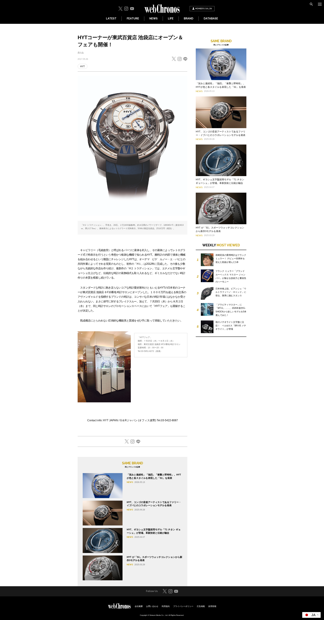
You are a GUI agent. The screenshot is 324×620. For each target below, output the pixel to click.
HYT (82, 66)
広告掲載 (201, 606)
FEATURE (133, 18)
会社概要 (139, 606)
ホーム (81, 52)
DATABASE (211, 18)
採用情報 (212, 606)
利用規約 (166, 606)
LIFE (170, 18)
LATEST (111, 18)
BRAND (188, 18)
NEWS (153, 18)
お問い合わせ (152, 606)
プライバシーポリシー (183, 606)
